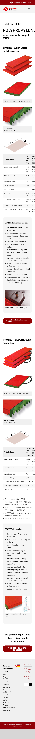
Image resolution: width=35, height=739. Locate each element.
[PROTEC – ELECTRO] (17, 348)
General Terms (28, 677)
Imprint (28, 664)
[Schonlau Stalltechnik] (10, 7)
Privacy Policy (28, 670)
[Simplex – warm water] (17, 56)
